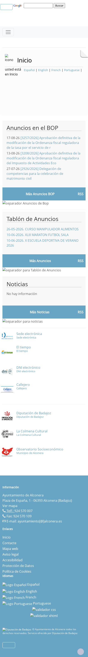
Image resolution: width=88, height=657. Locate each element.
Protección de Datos (18, 565)
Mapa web (10, 548)
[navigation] (39, 5)
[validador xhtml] (44, 615)
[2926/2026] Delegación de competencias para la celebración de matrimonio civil (35, 173)
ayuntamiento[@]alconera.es (40, 521)
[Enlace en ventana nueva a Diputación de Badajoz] (17, 629)
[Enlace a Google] (18, 5)
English (43, 70)
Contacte (9, 543)
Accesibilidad (12, 560)
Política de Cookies (16, 571)
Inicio (6, 537)
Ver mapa (9, 506)
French (56, 70)
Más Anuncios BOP (40, 194)
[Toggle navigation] (8, 32)
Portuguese (72, 70)
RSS (80, 261)
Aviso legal (10, 554)
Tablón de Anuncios (32, 219)
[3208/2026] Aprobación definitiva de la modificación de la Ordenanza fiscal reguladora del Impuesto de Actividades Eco (43, 158)
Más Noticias (40, 312)
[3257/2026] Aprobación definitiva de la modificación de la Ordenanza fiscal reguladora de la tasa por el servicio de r (43, 143)
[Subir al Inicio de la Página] (80, 651)
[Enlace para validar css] (44, 609)
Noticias (17, 284)
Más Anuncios (40, 261)
